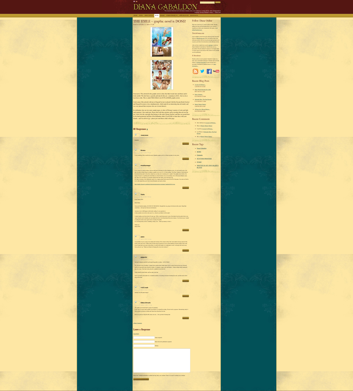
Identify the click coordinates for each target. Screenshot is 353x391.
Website (156, 345)
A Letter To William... (210, 123)
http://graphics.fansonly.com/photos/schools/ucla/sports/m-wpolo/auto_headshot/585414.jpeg (155, 184)
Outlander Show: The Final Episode (203, 99)
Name (158, 337)
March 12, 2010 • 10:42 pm (147, 290)
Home (135, 15)
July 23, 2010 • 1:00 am (146, 168)
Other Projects (172, 15)
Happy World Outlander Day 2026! (203, 89)
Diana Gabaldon (201, 148)
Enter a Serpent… (199, 94)
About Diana (148, 15)
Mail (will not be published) (163, 341)
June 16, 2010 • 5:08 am (146, 197)
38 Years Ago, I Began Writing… (202, 109)
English (134, 1)
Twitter (202, 71)
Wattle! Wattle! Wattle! (200, 104)
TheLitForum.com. (201, 38)
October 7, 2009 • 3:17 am (146, 305)
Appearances (184, 15)
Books (162, 15)
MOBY (199, 152)
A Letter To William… (200, 84)
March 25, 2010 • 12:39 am (146, 259)
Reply (185, 143)
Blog (157, 15)
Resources (194, 15)
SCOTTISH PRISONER (204, 159)
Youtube (216, 71)
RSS (195, 71)
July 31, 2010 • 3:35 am (146, 152)
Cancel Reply (136, 333)
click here (210, 45)
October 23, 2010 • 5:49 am (147, 137)
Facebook (209, 71)
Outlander (200, 155)
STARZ (199, 162)
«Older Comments (137, 323)
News (141, 15)
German (136, 1)
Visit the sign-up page (201, 62)
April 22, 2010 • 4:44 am (146, 239)
